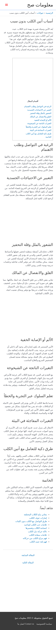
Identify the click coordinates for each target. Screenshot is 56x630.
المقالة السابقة (28, 555)
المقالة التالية (28, 563)
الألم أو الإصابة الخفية (42, 120)
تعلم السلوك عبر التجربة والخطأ (38, 127)
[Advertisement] (32, 79)
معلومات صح (40, 5)
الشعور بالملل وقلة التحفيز (40, 113)
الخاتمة (48, 137)
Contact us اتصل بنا (25, 624)
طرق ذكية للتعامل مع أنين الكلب (38, 133)
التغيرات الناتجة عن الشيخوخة (39, 123)
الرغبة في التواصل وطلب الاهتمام (37, 106)
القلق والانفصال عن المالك (40, 117)
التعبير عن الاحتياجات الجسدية (39, 110)
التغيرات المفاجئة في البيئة (40, 130)
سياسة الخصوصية (44, 624)
